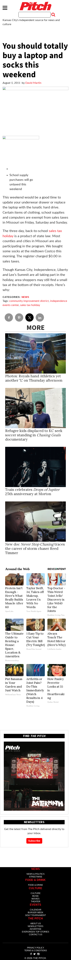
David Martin (33, 83)
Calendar (35, 910)
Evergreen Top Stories (35, 932)
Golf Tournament (35, 915)
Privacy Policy (35, 948)
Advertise (35, 929)
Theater (35, 901)
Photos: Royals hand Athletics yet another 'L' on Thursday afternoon (33, 378)
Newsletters (35, 926)
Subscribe (34, 840)
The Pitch (35, 6)
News (25, 297)
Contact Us (35, 934)
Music (35, 896)
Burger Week (35, 912)
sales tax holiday (30, 305)
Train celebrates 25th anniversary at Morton (32, 491)
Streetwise (35, 877)
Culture (35, 893)
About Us (35, 923)
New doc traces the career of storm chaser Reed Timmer (35, 548)
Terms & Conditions (35, 950)
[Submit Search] (52, 14)
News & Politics (35, 874)
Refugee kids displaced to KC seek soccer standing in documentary (33, 435)
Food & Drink (35, 885)
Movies (35, 899)
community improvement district (29, 301)
